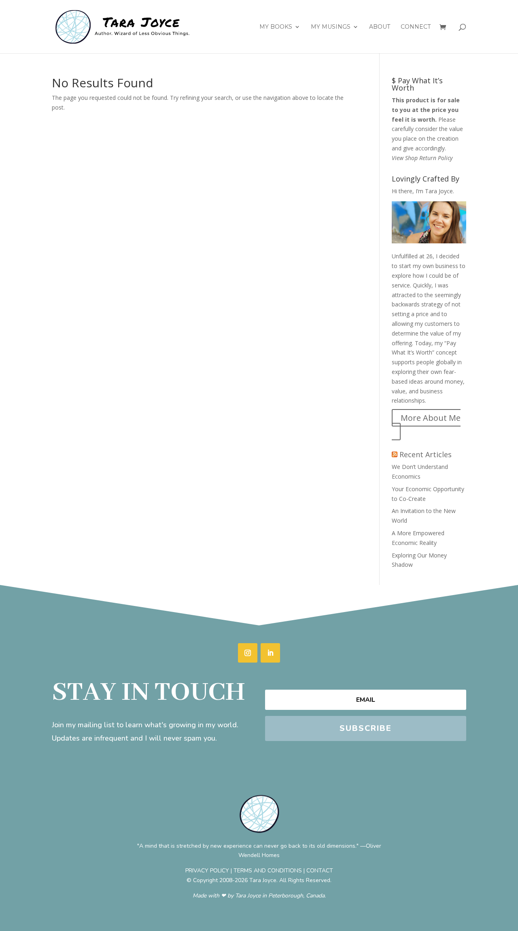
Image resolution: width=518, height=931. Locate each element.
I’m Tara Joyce (434, 191)
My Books (275, 27)
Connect (416, 27)
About (379, 27)
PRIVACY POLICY (207, 870)
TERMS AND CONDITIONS (268, 870)
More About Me (431, 417)
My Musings (330, 27)
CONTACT (319, 870)
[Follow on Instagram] (247, 653)
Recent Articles (425, 454)
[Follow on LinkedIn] (270, 653)
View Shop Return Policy (422, 158)
